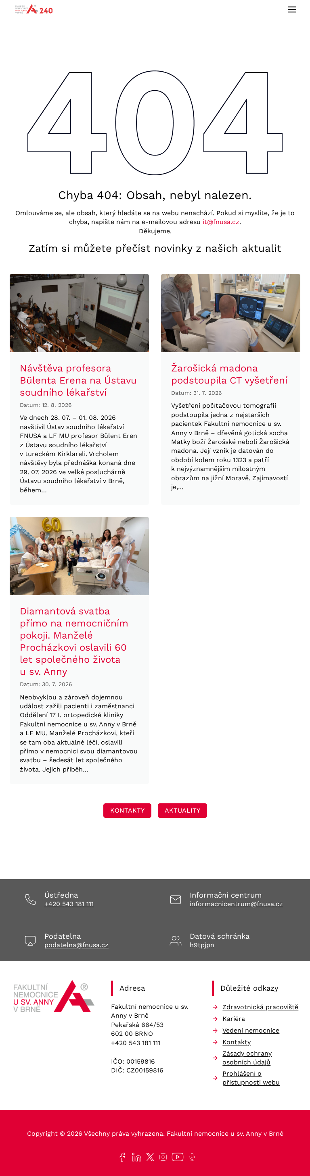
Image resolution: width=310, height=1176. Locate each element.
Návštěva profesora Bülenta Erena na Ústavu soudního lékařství (78, 380)
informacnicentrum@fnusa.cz (236, 904)
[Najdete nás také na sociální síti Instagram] (161, 1157)
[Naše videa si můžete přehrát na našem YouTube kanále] (176, 1157)
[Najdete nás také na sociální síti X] (148, 1157)
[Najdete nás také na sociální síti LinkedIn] (135, 1157)
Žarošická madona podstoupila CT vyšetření (229, 374)
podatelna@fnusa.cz (76, 945)
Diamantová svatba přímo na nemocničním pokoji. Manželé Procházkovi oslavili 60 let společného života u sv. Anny (74, 641)
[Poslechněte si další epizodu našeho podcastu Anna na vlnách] (190, 1157)
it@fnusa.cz (221, 222)
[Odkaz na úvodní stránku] (54, 998)
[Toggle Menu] (292, 9)
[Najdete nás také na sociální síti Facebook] (120, 1157)
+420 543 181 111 (69, 904)
